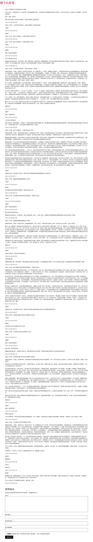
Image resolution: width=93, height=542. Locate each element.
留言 (6, 495)
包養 (29, 78)
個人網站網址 (8, 527)
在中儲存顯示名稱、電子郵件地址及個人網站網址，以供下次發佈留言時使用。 (28, 533)
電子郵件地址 (9, 521)
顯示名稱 (8, 514)
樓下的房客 (7, 3)
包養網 (38, 25)
